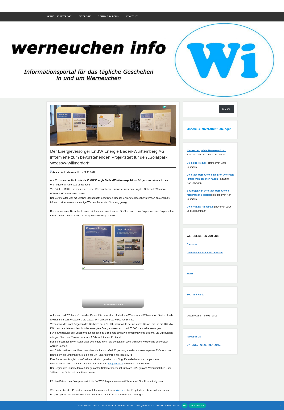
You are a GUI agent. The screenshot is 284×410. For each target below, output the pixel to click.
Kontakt (132, 16)
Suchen (226, 109)
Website (120, 390)
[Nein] (280, 405)
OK (184, 405)
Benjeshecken (115, 363)
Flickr (190, 273)
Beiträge (85, 16)
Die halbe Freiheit (196, 163)
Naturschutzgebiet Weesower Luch (206, 150)
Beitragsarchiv (108, 16)
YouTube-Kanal (195, 294)
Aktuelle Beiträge (59, 16)
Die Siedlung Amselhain (200, 206)
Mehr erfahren (197, 405)
